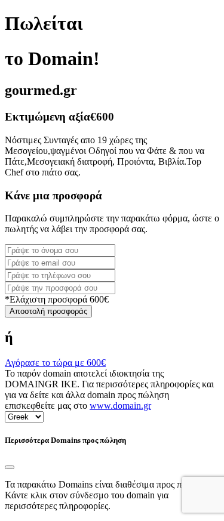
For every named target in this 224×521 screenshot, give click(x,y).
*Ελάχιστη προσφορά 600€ (57, 299)
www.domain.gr (120, 405)
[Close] (9, 467)
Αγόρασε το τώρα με (55, 362)
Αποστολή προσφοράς (48, 311)
